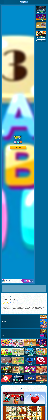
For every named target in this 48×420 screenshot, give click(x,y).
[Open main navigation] (2, 2)
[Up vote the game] (25, 281)
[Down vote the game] (28, 281)
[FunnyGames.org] (3, 296)
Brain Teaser (18, 296)
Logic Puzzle (11, 296)
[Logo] (24, 2)
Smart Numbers (25, 296)
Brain (6, 296)
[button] (46, 2)
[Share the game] (31, 281)
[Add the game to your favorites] (17, 300)
